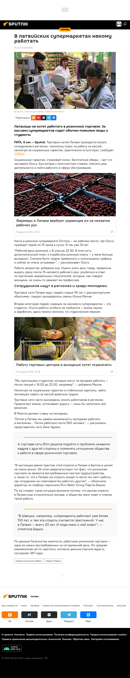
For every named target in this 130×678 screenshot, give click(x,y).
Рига (24, 605)
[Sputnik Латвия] (16, 26)
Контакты (19, 634)
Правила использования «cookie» (108, 634)
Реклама (66, 639)
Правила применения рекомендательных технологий (31, 639)
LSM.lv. (20, 154)
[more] (112, 231)
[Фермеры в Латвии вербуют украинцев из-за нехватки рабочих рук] (65, 194)
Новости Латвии (53, 561)
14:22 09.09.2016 (23, 47)
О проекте (7, 634)
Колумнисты (105, 605)
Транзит (88, 605)
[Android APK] (12, 648)
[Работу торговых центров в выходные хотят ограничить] (65, 338)
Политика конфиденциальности (71, 634)
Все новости (10, 605)
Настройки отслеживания (105, 639)
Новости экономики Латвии (29, 561)
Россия (121, 605)
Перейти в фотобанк (54, 111)
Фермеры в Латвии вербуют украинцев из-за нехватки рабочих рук (63, 222)
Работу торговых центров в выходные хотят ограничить (64, 364)
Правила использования (39, 634)
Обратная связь (81, 639)
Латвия (34, 605)
